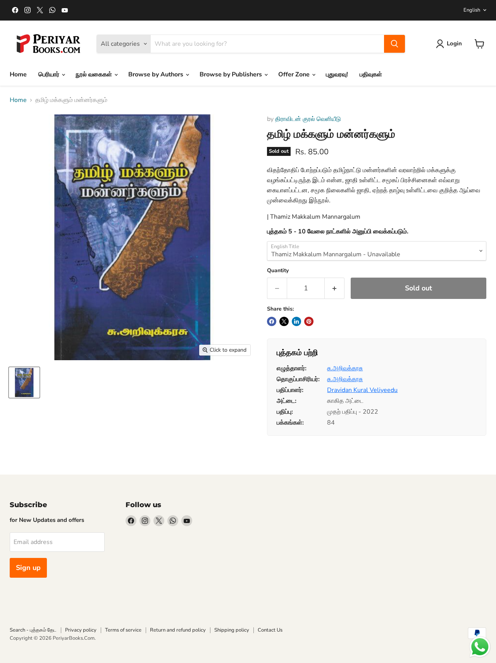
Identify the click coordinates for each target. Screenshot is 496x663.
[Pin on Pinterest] (308, 321)
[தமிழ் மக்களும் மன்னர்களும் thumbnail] (24, 382)
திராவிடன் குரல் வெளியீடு (308, 119)
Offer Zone (294, 74)
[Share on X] (284, 321)
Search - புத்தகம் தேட (33, 630)
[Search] (394, 44)
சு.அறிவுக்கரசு (345, 368)
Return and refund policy (178, 630)
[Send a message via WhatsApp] (480, 647)
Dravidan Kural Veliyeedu (362, 390)
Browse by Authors (156, 74)
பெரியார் (49, 74)
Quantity (278, 271)
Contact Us (270, 630)
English (471, 10)
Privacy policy (80, 630)
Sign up (28, 567)
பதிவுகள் (371, 74)
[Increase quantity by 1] (334, 288)
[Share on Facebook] (271, 321)
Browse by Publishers (232, 74)
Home (18, 74)
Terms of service (123, 630)
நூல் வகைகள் (95, 74)
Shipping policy (231, 630)
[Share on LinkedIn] (296, 321)
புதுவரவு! (337, 74)
